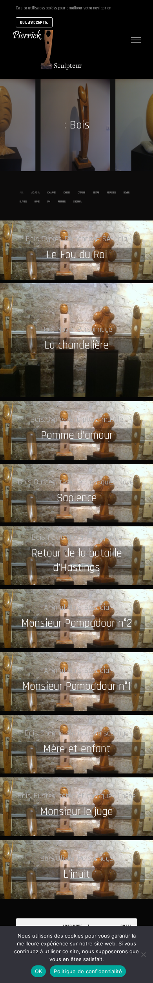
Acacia (35, 192)
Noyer (126, 192)
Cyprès (82, 192)
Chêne (67, 192)
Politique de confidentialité (88, 971)
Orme (37, 201)
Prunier (62, 201)
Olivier (23, 201)
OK (38, 971)
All (22, 192)
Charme (51, 192)
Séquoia (77, 201)
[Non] (143, 954)
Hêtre (96, 192)
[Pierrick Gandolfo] (47, 39)
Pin (48, 201)
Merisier (111, 192)
